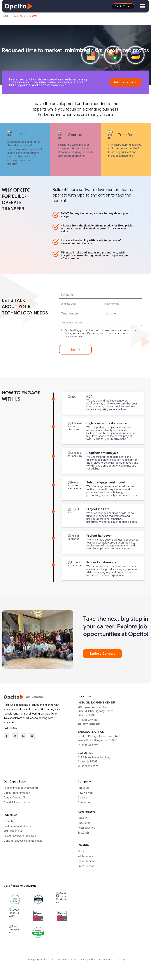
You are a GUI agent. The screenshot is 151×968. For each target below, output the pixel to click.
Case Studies (86, 861)
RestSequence (86, 827)
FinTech (8, 821)
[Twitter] (15, 736)
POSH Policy (105, 959)
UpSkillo (82, 818)
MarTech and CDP (14, 831)
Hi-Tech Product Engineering (21, 787)
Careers (82, 797)
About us (83, 787)
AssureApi (84, 823)
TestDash (83, 832)
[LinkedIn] (23, 736)
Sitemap (120, 959)
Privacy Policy (88, 959)
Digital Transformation (17, 792)
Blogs (81, 851)
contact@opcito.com (89, 723)
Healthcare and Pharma (17, 826)
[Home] (18, 6)
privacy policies (73, 333)
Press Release (86, 866)
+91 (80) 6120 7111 (88, 745)
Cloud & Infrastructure (17, 802)
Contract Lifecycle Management (23, 840)
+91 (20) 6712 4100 (88, 719)
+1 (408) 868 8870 (88, 766)
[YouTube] (32, 736)
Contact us (84, 802)
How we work (85, 792)
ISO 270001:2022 (67, 959)
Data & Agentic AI (14, 797)
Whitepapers (85, 856)
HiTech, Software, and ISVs (20, 836)
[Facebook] (6, 736)
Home (5, 16)
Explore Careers (102, 654)
